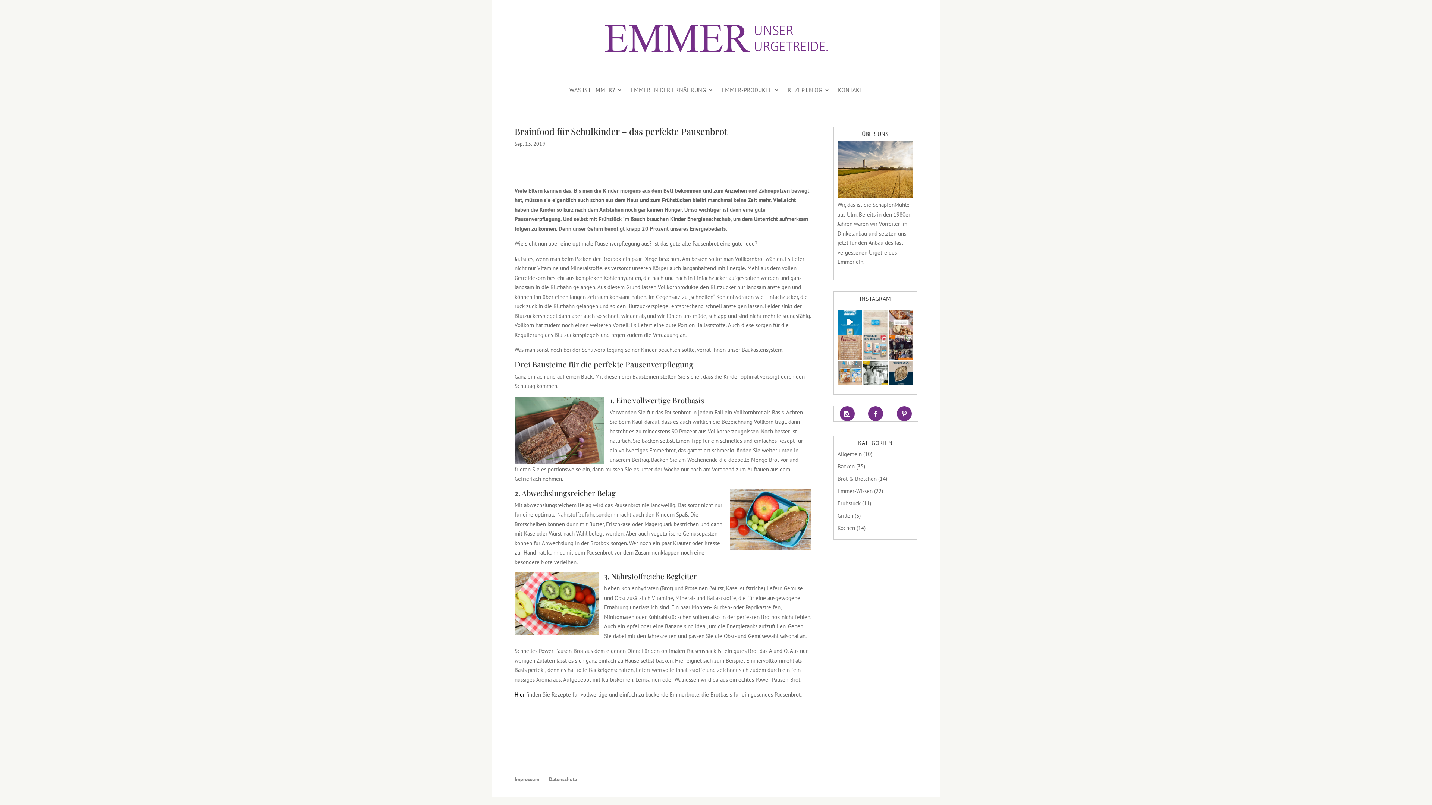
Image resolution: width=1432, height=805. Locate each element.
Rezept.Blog (805, 90)
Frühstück (849, 503)
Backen (846, 466)
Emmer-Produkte (747, 90)
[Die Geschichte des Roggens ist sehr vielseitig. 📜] (901, 373)
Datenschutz (563, 779)
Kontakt (850, 90)
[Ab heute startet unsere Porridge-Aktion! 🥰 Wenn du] (850, 373)
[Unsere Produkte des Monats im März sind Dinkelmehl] (875, 347)
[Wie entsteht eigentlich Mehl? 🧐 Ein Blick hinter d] (875, 322)
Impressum (527, 779)
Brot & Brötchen (857, 478)
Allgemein (850, 454)
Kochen (846, 527)
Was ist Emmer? (592, 90)
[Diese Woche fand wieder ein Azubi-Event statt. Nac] (901, 347)
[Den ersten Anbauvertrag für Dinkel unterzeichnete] (850, 347)
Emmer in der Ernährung (668, 90)
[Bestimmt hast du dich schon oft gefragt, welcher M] (850, 322)
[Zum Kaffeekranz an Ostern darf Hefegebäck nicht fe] (901, 322)
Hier (520, 694)
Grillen (845, 515)
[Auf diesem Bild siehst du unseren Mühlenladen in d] (875, 373)
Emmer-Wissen (855, 491)
